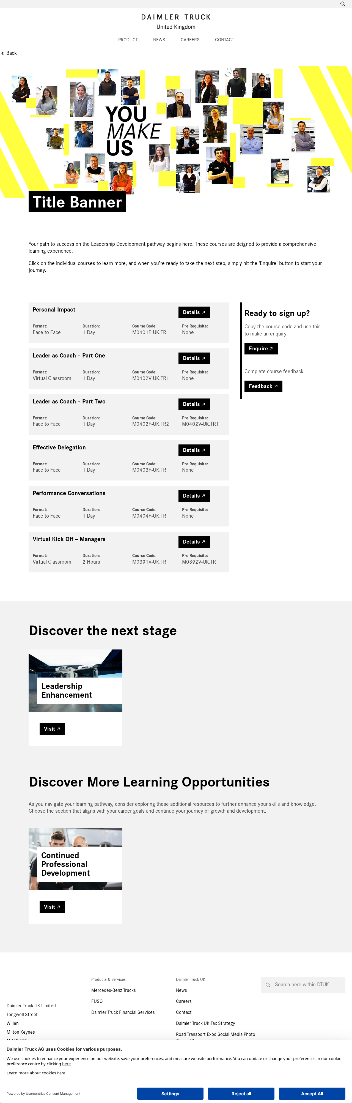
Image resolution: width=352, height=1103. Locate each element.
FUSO (97, 1001)
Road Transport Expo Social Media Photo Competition (215, 1037)
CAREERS (190, 39)
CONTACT (224, 39)
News (181, 990)
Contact (184, 1012)
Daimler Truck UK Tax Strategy (205, 1023)
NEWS (159, 39)
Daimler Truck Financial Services (123, 1012)
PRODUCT (128, 39)
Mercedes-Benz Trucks (113, 990)
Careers (184, 1001)
